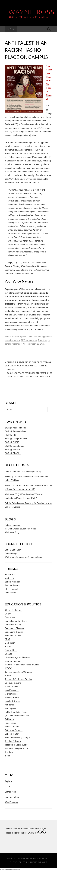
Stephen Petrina (12, 585)
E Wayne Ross (28, 12)
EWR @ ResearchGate (15, 431)
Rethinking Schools (13, 730)
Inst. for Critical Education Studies (20, 529)
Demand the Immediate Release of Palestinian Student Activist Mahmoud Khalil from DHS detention (28, 365)
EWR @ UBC (11, 435)
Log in (7, 786)
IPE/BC (8, 668)
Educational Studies (14, 632)
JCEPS (8, 675)
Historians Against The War (17, 657)
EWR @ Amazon (12, 449)
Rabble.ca (9, 719)
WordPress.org (11, 802)
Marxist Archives (12, 686)
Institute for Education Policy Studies (22, 665)
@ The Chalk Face (13, 610)
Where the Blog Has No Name (20, 829)
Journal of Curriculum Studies (18, 679)
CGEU (8, 614)
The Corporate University (25, 336)
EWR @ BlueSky (13, 453)
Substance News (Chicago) (17, 737)
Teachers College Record (16, 748)
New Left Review (12, 701)
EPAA (7, 639)
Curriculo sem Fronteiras (16, 621)
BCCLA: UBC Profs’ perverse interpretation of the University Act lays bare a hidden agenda (29, 375)
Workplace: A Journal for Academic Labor (23, 557)
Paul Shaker (10, 593)
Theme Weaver (38, 862)
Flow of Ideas (11, 650)
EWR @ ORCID (12, 442)
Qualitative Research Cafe (17, 715)
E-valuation (10, 643)
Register (8, 781)
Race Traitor (10, 723)
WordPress (40, 858)
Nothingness (10, 708)
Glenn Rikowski (12, 589)
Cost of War (10, 617)
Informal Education (13, 661)
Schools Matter (12, 734)
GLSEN (8, 654)
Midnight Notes (12, 694)
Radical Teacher (12, 726)
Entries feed (10, 792)
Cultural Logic (11, 553)
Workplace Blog (12, 532)
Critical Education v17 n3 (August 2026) (23, 471)
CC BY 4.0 (33, 833)
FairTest (8, 646)
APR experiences (29, 340)
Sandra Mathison (12, 582)
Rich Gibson (10, 574)
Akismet (18, 869)
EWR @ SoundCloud (14, 446)
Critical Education (13, 525)
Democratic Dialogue (14, 628)
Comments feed (12, 797)
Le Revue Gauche (13, 683)
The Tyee (9, 752)
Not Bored (9, 705)
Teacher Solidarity (13, 741)
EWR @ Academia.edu (15, 428)
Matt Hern (9, 578)
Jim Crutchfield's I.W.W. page (18, 672)
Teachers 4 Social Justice (16, 745)
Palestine (42, 340)
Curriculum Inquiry (13, 624)
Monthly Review (12, 697)
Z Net (7, 756)
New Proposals (12, 690)
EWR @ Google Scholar (16, 439)
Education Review (13, 635)
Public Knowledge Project (16, 712)
